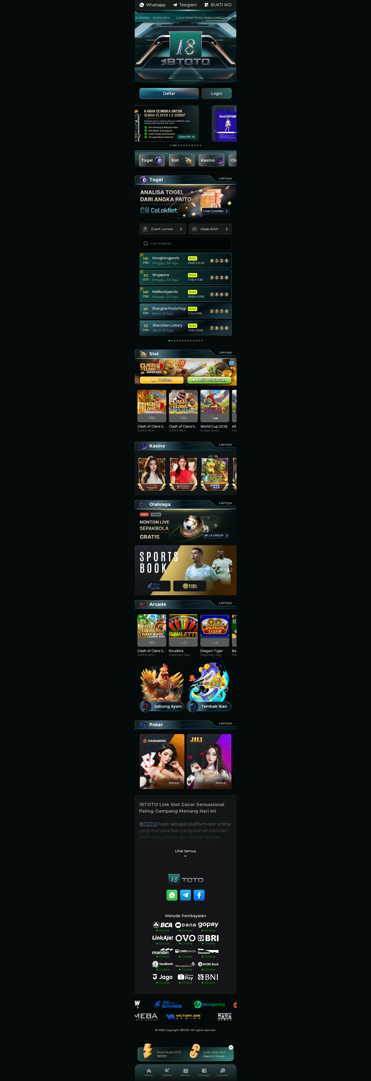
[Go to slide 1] (170, 145)
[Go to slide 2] (173, 145)
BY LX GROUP (214, 535)
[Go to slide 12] (199, 340)
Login (216, 93)
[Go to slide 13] (202, 340)
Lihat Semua (185, 851)
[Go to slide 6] (187, 145)
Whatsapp (156, 4)
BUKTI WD (221, 4)
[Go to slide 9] (195, 145)
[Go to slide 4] (181, 145)
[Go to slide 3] (177, 145)
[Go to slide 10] (198, 145)
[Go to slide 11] (200, 145)
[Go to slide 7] (189, 145)
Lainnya (225, 178)
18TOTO (148, 824)
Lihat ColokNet (213, 211)
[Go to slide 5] (184, 145)
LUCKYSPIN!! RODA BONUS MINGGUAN (188, 18)
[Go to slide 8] (192, 145)
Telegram (188, 4)
